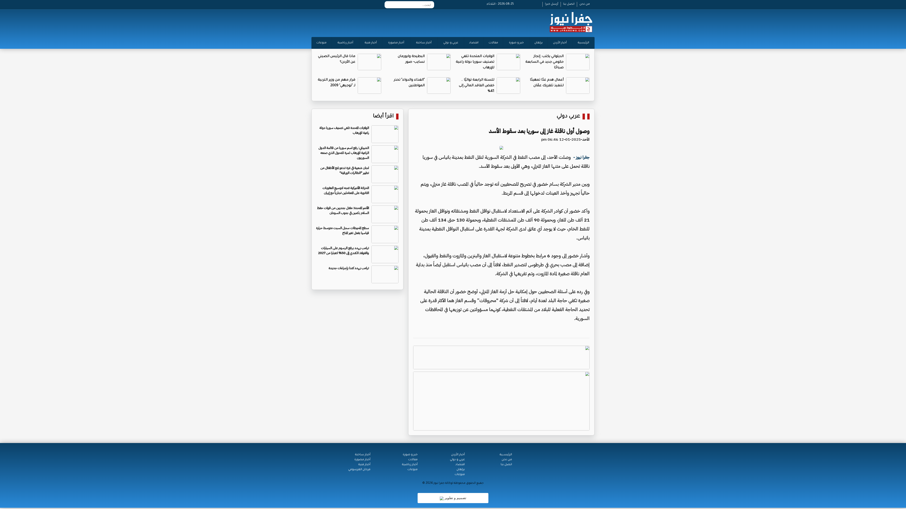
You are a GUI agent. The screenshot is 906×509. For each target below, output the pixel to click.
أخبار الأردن (560, 43)
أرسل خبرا (551, 4)
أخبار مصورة (396, 43)
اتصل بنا (569, 4)
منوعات (321, 43)
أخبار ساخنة (424, 43)
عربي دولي (568, 116)
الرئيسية (583, 43)
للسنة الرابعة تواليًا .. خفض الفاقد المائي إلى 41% (476, 85)
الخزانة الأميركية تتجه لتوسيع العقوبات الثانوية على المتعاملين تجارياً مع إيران (346, 190)
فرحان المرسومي (359, 469)
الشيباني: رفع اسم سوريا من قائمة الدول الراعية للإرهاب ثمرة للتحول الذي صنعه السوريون (344, 152)
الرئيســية (506, 454)
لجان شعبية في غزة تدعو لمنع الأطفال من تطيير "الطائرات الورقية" (344, 170)
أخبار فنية (371, 43)
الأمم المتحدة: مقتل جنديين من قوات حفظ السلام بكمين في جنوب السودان (343, 210)
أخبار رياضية (345, 43)
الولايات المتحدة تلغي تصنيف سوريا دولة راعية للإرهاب (475, 62)
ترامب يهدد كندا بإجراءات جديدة (349, 268)
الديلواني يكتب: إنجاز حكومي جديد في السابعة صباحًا (544, 62)
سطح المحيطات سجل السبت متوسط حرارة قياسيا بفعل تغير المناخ (342, 230)
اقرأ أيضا (383, 116)
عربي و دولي (450, 43)
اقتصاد (473, 43)
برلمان (538, 43)
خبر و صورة (516, 43)
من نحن (584, 4)
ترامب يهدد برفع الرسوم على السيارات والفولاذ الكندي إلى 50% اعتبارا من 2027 (343, 250)
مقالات (493, 43)
